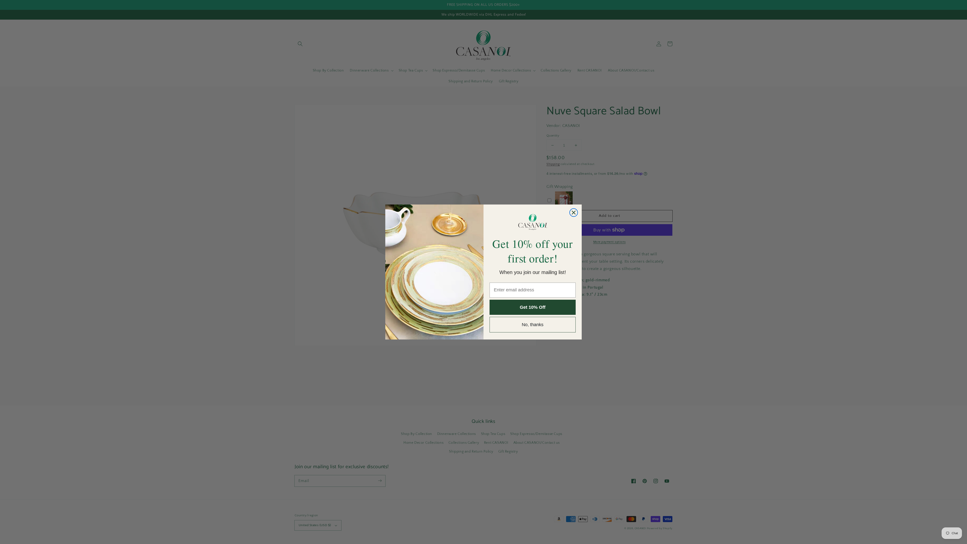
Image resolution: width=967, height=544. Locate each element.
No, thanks (532, 324)
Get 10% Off (532, 307)
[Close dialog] (574, 213)
